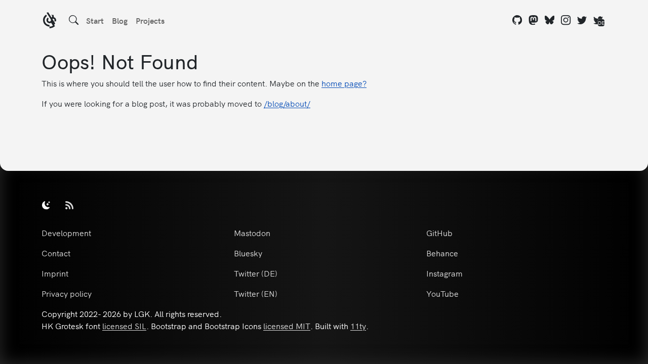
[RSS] (69, 204)
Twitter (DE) (255, 273)
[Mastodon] (533, 20)
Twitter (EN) (255, 293)
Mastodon (252, 232)
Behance (442, 252)
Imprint (55, 273)
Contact (56, 252)
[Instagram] (566, 20)
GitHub (439, 232)
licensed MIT (286, 325)
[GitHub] (517, 20)
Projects (150, 20)
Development (66, 232)
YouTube (442, 293)
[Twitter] (582, 20)
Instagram (444, 273)
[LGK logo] (50, 21)
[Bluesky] (550, 20)
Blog (120, 20)
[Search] (74, 20)
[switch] (46, 204)
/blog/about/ (287, 103)
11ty (358, 325)
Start (95, 20)
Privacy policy (67, 293)
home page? (344, 82)
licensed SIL (124, 325)
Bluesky (248, 252)
